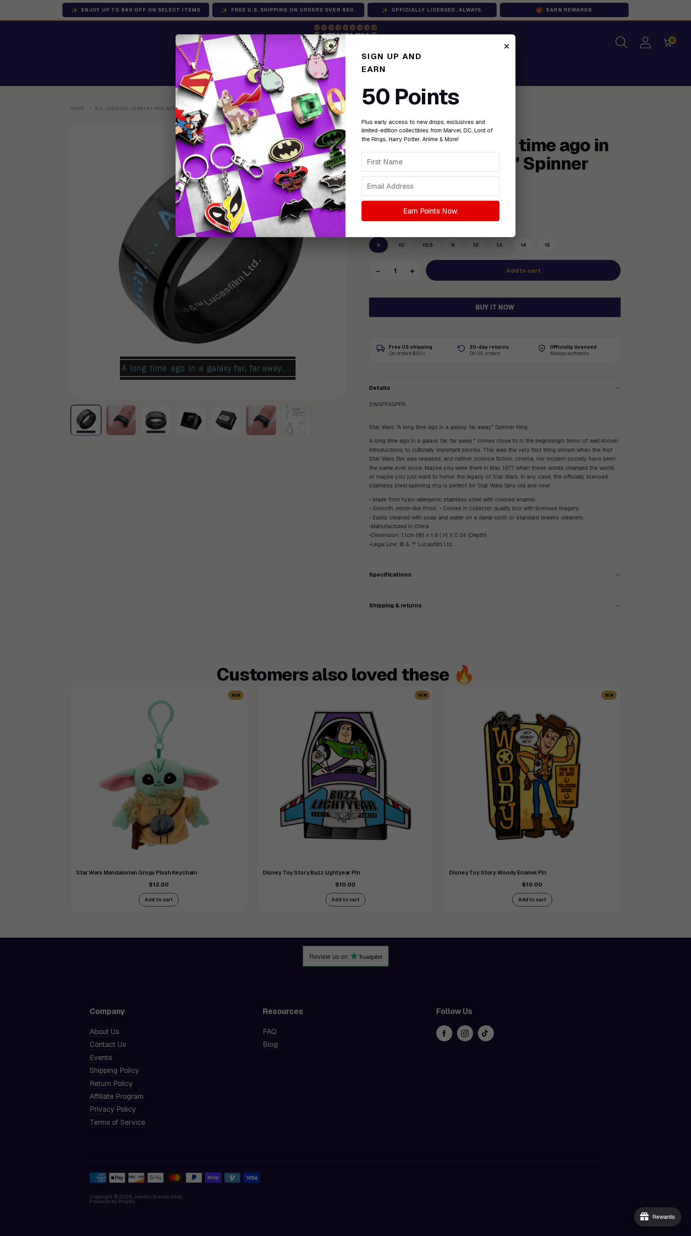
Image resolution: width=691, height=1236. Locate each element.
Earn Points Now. (430, 211)
